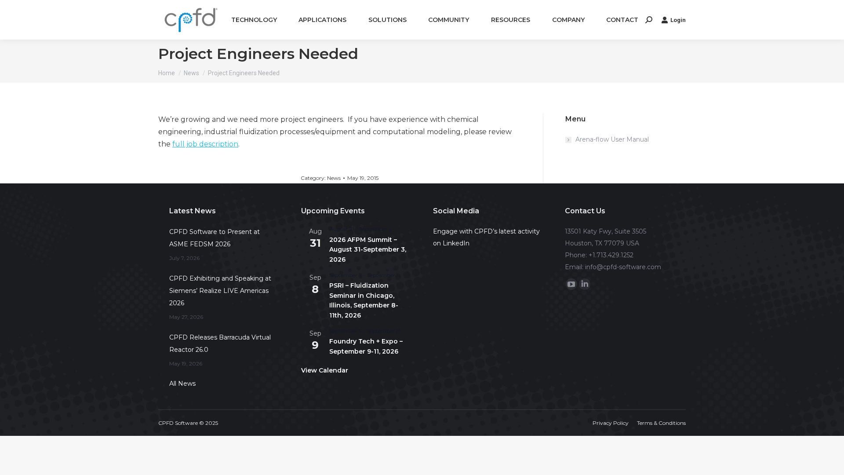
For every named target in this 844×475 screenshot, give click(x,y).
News (334, 178)
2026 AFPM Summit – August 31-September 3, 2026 (367, 249)
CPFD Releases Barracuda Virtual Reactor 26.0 (220, 343)
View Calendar (324, 370)
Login (678, 20)
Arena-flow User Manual (612, 139)
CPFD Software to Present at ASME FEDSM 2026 (214, 238)
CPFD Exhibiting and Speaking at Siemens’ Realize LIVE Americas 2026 (220, 290)
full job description (205, 144)
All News (182, 383)
